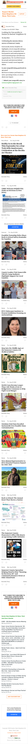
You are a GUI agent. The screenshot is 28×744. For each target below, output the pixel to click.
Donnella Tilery (10, 26)
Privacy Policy (17, 740)
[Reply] (7, 127)
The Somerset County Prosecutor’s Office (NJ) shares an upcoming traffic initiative (13, 535)
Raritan (3, 185)
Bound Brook (5, 140)
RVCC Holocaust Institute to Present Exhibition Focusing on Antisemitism (14, 313)
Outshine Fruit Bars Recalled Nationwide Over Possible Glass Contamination (14, 426)
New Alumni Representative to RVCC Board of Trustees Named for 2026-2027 (14, 463)
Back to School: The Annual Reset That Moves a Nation (12, 499)
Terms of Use (10, 740)
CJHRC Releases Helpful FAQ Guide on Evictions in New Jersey (12, 190)
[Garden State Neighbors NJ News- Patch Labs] (12, 2)
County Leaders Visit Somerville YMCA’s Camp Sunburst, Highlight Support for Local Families (14, 275)
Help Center (17, 733)
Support (21, 14)
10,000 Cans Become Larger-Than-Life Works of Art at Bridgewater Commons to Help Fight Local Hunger (13, 388)
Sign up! (14, 111)
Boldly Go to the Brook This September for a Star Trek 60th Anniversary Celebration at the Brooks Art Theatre (13, 148)
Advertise (15, 227)
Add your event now (14, 696)
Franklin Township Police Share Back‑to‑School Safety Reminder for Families (14, 237)
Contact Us (10, 733)
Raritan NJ (23, 22)
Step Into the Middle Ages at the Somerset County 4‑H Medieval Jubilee (13, 350)
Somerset (4, 232)
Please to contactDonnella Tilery (13, 94)
